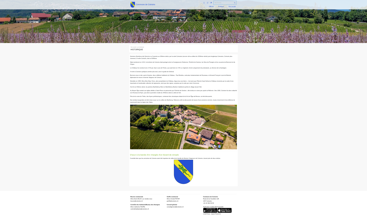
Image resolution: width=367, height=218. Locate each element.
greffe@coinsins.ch (172, 201)
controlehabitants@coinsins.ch (139, 209)
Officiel (211, 6)
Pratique (221, 6)
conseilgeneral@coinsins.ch (175, 207)
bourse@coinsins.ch (136, 201)
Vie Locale (232, 6)
